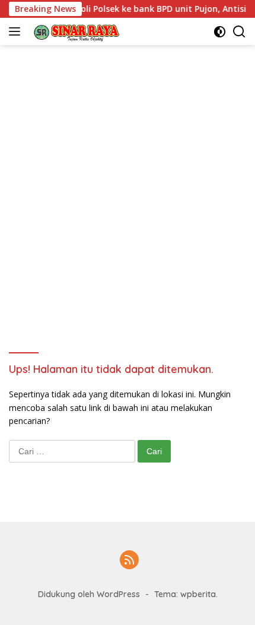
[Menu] (17, 31)
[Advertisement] (127, 178)
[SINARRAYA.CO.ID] (73, 31)
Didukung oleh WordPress (89, 594)
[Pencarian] (239, 32)
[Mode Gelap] (220, 32)
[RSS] (129, 560)
